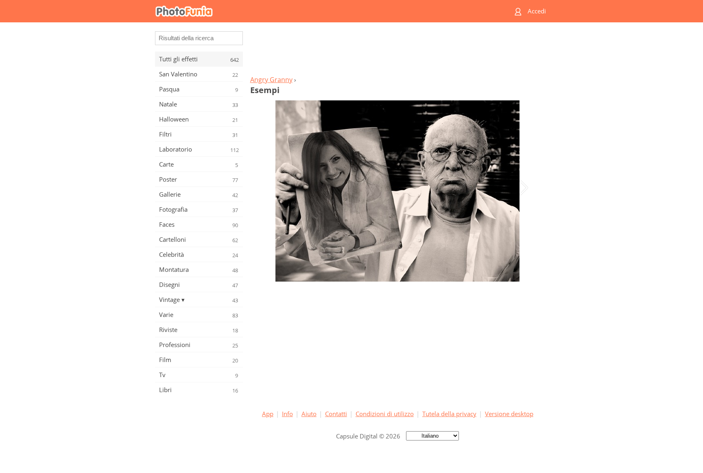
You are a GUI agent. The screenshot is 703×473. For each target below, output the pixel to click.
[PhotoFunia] (320, 11)
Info (287, 414)
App (267, 414)
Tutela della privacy (449, 414)
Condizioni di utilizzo (385, 414)
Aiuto (309, 414)
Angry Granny (271, 79)
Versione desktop (509, 414)
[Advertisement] (397, 51)
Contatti (336, 414)
